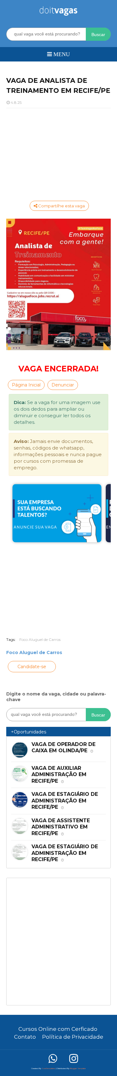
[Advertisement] (58, 154)
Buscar (98, 34)
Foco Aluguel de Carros (40, 639)
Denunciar (62, 385)
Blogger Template (78, 1068)
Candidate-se (31, 666)
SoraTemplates (48, 1068)
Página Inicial (26, 385)
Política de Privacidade (72, 1037)
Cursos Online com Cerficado (57, 1029)
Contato (25, 1037)
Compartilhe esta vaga (61, 205)
